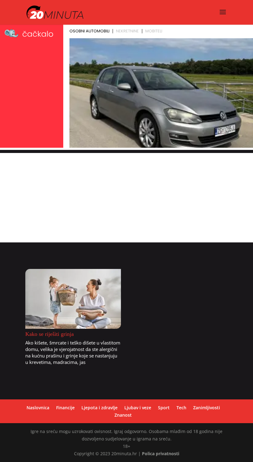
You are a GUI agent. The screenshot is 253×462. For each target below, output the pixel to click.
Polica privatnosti (160, 453)
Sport (164, 407)
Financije (65, 407)
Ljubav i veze (137, 407)
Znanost (123, 415)
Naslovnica (38, 407)
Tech (181, 407)
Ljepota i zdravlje (99, 407)
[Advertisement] (126, 196)
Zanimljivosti (206, 407)
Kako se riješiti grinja (49, 334)
